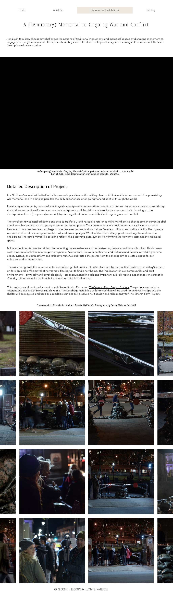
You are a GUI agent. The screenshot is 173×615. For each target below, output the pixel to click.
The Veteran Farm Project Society (109, 287)
